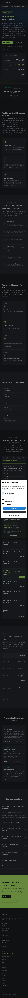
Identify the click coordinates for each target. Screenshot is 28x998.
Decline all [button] (14, 512)
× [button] (24, 481)
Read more (4, 490)
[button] (14, 515)
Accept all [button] (14, 508)
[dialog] (14, 499)
